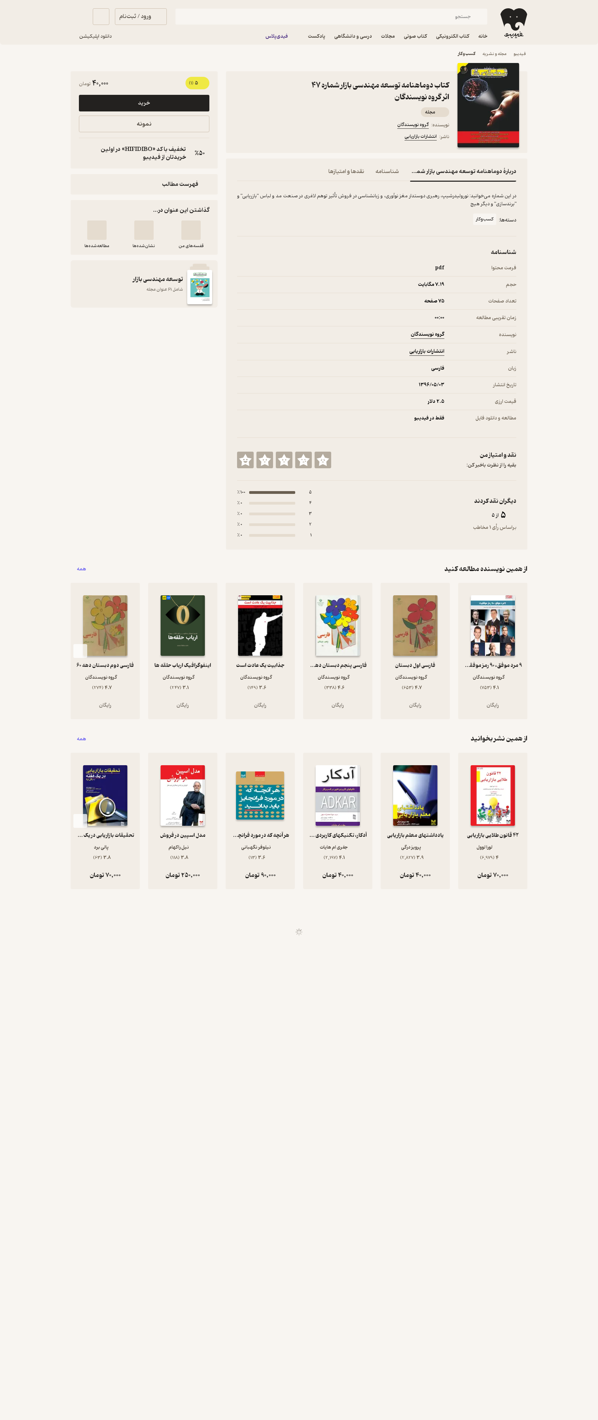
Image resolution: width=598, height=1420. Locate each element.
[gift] (274, 138)
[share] (291, 138)
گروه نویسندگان (413, 124)
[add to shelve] (191, 230)
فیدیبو (520, 54)
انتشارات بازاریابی (421, 136)
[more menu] (241, 138)
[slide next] (80, 651)
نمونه (144, 124)
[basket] (101, 16)
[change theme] (79, 16)
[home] (513, 23)
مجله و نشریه (494, 54)
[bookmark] (258, 138)
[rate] (323, 460)
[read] (97, 230)
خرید (144, 103)
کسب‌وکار (466, 53)
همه (81, 569)
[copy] (86, 153)
